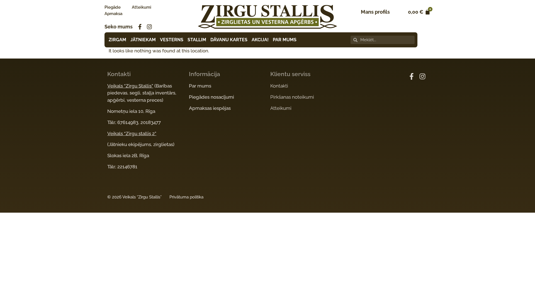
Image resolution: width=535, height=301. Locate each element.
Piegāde (112, 7)
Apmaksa (113, 13)
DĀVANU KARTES (228, 39)
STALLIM (197, 39)
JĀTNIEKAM (143, 39)
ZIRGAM (117, 39)
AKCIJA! (260, 39)
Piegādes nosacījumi (211, 97)
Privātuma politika (186, 197)
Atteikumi (141, 7)
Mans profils (375, 12)
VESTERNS (171, 39)
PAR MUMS (284, 39)
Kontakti (279, 86)
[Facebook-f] (139, 26)
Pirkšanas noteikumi (292, 97)
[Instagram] (149, 26)
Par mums (200, 86)
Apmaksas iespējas (210, 108)
